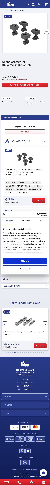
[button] (46, 31)
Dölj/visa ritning (20, 141)
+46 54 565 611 (26, 386)
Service (7, 413)
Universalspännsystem (14, 10)
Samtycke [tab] (9, 221)
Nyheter (7, 397)
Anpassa (24, 269)
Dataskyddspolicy (17, 476)
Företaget (8, 405)
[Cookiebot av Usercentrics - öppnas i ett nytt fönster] (37, 214)
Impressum (20, 474)
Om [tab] (41, 221)
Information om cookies (35, 476)
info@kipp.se (26, 389)
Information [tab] (25, 221)
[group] (25, 329)
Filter (26, 132)
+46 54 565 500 (26, 383)
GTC (27, 474)
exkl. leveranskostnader (19, 79)
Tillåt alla (25, 261)
